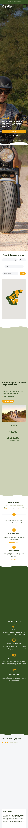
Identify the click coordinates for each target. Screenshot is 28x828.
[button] (23, 273)
